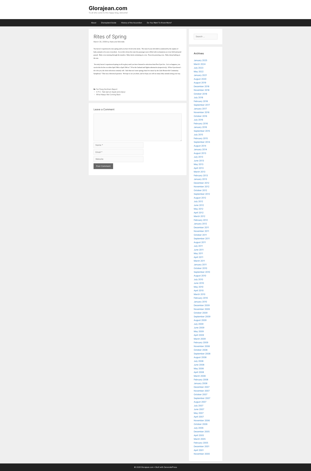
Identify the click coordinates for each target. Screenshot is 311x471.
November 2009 (202, 309)
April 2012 (198, 212)
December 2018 (201, 86)
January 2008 (200, 383)
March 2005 (200, 439)
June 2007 (199, 409)
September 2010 (202, 272)
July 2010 (198, 279)
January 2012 (200, 223)
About (93, 23)
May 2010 (198, 287)
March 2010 (199, 294)
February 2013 (201, 175)
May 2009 (199, 331)
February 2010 (201, 298)
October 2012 (200, 190)
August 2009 (200, 320)
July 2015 (198, 134)
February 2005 (201, 443)
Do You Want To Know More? (159, 23)
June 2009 (199, 327)
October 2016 (200, 116)
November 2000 (202, 454)
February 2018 (201, 101)
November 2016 (201, 112)
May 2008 (199, 368)
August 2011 (200, 242)
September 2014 (202, 142)
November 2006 (202, 420)
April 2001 (199, 450)
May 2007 (199, 413)
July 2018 (198, 97)
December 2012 (201, 183)
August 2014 (200, 146)
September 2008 (202, 353)
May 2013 (198, 164)
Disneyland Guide (108, 23)
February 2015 (201, 138)
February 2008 (201, 379)
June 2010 (199, 283)
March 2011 (199, 261)
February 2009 (201, 342)
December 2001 (201, 446)
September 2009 (202, 316)
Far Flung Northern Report (106, 89)
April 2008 (199, 372)
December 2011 (201, 227)
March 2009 (200, 339)
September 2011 (202, 238)
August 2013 (200, 153)
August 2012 (200, 198)
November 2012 (201, 186)
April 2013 (199, 168)
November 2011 (201, 231)
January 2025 (200, 60)
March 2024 (200, 64)
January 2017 (200, 108)
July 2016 (198, 120)
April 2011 (198, 257)
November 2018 (201, 90)
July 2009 (198, 324)
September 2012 (202, 194)
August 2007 (200, 402)
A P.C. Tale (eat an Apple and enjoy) (110, 92)
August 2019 (200, 82)
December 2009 (202, 305)
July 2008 (198, 361)
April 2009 (199, 335)
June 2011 (199, 250)
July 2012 (198, 201)
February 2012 (201, 220)
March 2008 (200, 376)
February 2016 (201, 123)
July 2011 (198, 246)
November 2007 (202, 391)
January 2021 (200, 75)
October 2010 (200, 268)
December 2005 (202, 431)
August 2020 (200, 79)
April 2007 (199, 417)
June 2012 (199, 205)
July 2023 (198, 68)
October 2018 (200, 94)
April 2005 (199, 435)
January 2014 (200, 149)
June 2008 (199, 365)
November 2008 (202, 346)
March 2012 (199, 216)
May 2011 (198, 253)
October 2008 (200, 350)
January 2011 (200, 264)
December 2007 (202, 387)
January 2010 (200, 301)
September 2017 (202, 105)
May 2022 (198, 71)
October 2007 (200, 394)
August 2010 (200, 275)
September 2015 (202, 131)
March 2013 (199, 172)
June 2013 (199, 160)
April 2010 (199, 290)
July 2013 (198, 157)
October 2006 (200, 424)
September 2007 (202, 398)
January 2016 (200, 127)
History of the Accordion (131, 23)
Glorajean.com (108, 8)
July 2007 (198, 405)
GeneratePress (170, 467)
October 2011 (200, 235)
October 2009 (200, 313)
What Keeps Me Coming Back (108, 94)
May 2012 (198, 209)
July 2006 (198, 428)
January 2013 (200, 179)
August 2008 (200, 357)
